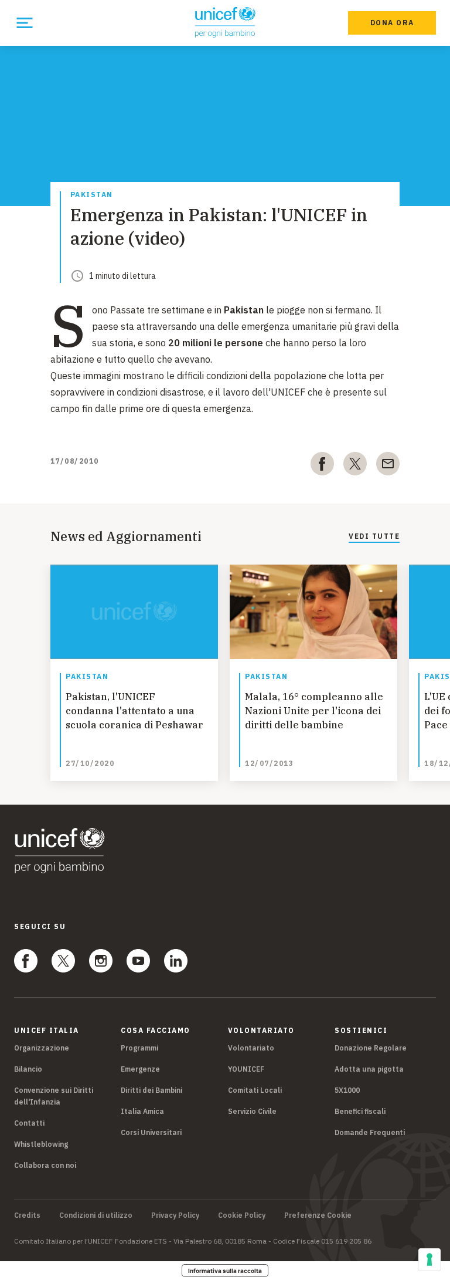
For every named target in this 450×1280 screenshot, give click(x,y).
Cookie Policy (241, 1215)
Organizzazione (41, 1047)
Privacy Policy (175, 1215)
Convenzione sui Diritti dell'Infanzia (53, 1096)
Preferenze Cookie (318, 1215)
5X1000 (347, 1090)
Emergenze (140, 1069)
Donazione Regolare (371, 1047)
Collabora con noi (45, 1165)
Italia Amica (142, 1111)
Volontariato (251, 1047)
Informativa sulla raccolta (225, 1270)
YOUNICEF (246, 1069)
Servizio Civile (252, 1111)
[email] (388, 466)
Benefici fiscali (360, 1111)
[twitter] (355, 466)
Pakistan (91, 195)
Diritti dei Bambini (151, 1090)
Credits (27, 1215)
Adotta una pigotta (369, 1069)
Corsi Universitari (151, 1132)
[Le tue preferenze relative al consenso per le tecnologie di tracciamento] (429, 1259)
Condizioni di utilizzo (95, 1215)
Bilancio (28, 1069)
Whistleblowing (41, 1144)
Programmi (139, 1047)
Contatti (29, 1123)
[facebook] (322, 466)
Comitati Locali (255, 1090)
